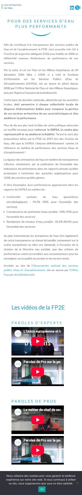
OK (42, 489)
